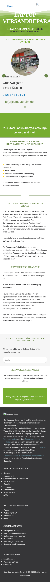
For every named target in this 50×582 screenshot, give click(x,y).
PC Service (8, 538)
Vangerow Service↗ (11, 561)
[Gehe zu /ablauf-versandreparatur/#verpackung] (25, 396)
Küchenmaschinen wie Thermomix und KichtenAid (23, 455)
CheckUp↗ (7, 564)
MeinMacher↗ (9, 559)
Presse (6, 510)
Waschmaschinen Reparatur (14, 533)
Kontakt (6, 484)
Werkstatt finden (10, 439)
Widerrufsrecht (9, 492)
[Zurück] (4, 75)
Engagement (8, 475)
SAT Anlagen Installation (13, 541)
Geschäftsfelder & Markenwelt (15, 478)
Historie (6, 473)
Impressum (7, 486)
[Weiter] (46, 75)
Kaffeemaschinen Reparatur (14, 536)
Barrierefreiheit (9, 489)
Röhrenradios (41, 447)
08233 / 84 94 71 (14, 94)
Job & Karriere (9, 481)
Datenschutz (8, 515)
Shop (5, 518)
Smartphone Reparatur (12, 530)
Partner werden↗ (10, 512)
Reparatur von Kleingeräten (14, 544)
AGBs (5, 495)
